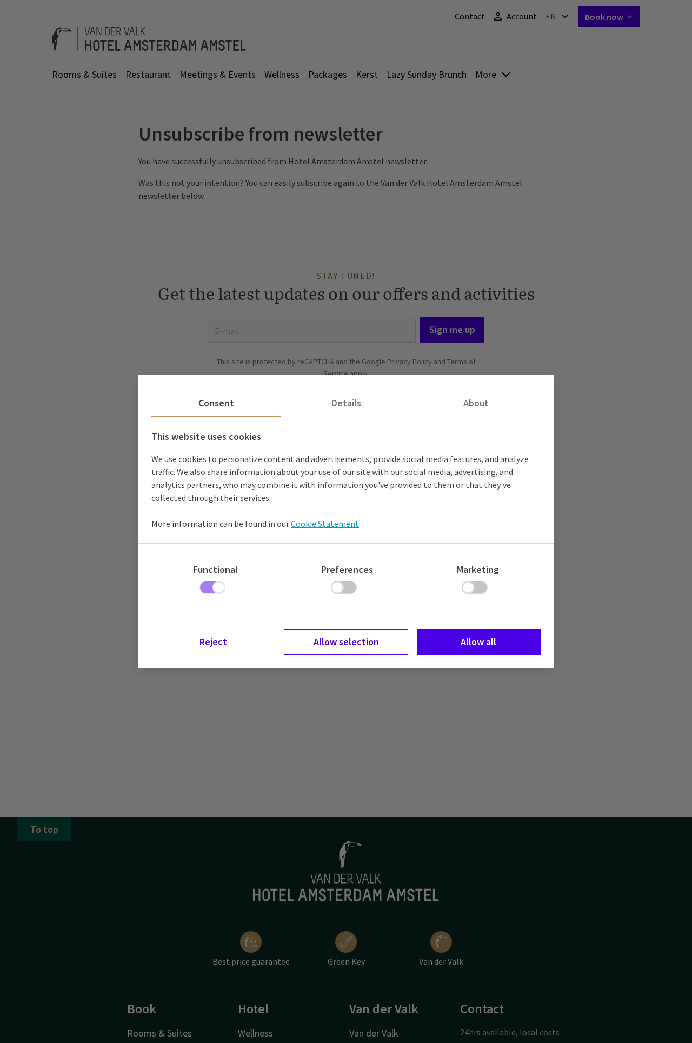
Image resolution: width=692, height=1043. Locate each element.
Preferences (347, 569)
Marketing (478, 569)
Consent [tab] (216, 403)
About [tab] (476, 403)
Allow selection (346, 642)
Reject (213, 642)
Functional (215, 569)
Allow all (478, 642)
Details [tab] (346, 403)
